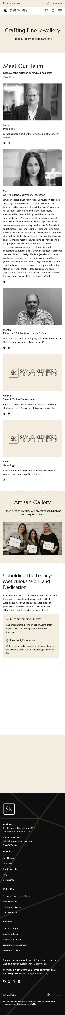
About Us (8, 851)
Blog (5, 874)
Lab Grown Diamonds (13, 907)
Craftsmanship (10, 869)
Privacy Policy (9, 995)
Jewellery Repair (10, 934)
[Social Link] (4, 981)
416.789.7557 (13, 3)
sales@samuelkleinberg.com (17, 841)
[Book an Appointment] (47, 10)
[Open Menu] (60, 10)
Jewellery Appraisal (12, 939)
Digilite (33, 1004)
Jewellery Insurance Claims (16, 944)
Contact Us (56, 3)
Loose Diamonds (11, 912)
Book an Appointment (32, 777)
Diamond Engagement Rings (16, 896)
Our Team (8, 863)
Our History (8, 858)
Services (8, 921)
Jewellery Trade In (11, 950)
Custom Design (10, 928)
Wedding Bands (10, 901)
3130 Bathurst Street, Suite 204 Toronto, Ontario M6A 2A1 (19, 829)
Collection (9, 889)
